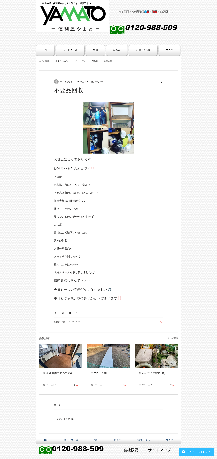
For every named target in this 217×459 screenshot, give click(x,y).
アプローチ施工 (100, 373)
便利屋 (95, 61)
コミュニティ (80, 61)
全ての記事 (44, 61)
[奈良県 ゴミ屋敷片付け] (156, 356)
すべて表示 (173, 338)
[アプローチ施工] (108, 356)
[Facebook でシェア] (55, 312)
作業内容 (108, 61)
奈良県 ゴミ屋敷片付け (152, 373)
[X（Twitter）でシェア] (62, 312)
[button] (174, 61)
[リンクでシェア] (77, 312)
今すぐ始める (61, 61)
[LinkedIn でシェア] (69, 312)
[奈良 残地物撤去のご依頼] (60, 356)
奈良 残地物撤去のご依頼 (58, 373)
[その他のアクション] (161, 81)
